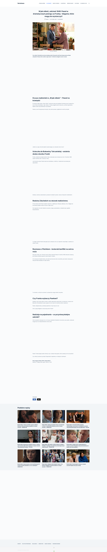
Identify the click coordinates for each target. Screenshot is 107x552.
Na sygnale (77, 3)
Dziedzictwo (41, 543)
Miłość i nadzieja (48, 543)
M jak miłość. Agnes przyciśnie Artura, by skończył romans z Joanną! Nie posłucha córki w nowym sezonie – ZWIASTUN (53, 426)
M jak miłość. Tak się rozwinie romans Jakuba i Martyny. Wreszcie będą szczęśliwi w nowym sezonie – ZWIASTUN (28, 426)
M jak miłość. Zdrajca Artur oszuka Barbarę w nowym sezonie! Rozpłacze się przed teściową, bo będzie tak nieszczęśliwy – (78, 446)
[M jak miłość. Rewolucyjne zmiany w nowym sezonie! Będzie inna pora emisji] (78, 455)
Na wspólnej (63, 3)
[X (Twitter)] (39, 399)
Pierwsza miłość (70, 3)
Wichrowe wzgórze (56, 543)
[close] (53, 547)
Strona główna (42, 3)
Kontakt (19, 543)
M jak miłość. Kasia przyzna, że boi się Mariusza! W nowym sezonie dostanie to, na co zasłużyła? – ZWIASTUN (29, 465)
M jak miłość (48, 3)
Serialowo (21, 3)
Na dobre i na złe (83, 3)
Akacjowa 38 (34, 543)
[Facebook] (34, 399)
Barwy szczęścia (56, 3)
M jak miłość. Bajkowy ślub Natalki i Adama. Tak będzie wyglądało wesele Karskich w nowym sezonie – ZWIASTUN (52, 465)
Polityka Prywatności (26, 543)
